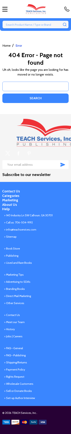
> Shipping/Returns (15, 362)
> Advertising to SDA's (17, 282)
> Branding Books (14, 289)
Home (6, 45)
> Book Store (12, 248)
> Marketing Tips (14, 274)
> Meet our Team (14, 322)
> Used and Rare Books (18, 263)
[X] (7, 153)
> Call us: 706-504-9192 (18, 222)
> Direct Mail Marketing (17, 296)
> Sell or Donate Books (18, 391)
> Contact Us (12, 315)
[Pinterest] (29, 153)
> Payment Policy (14, 369)
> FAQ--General (13, 348)
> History (9, 329)
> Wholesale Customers (18, 384)
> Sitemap (10, 236)
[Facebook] (18, 153)
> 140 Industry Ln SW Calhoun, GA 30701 (28, 215)
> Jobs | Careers (13, 336)
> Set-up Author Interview (19, 398)
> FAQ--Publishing (15, 355)
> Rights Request (14, 376)
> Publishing (11, 255)
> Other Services (14, 303)
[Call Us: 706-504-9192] (67, 9)
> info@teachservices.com (20, 229)
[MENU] (4, 9)
